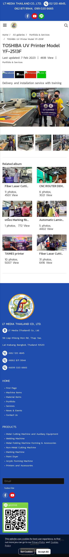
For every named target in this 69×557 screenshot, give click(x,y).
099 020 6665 (43, 8)
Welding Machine (15, 438)
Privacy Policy (38, 542)
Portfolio (10, 401)
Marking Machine (15, 452)
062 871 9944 (23, 8)
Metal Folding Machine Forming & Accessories (31, 443)
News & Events (14, 410)
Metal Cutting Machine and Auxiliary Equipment (32, 434)
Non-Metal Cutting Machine (21, 447)
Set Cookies (27, 551)
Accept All (43, 551)
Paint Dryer (12, 456)
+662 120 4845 (16, 353)
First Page (11, 388)
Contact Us (12, 415)
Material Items (13, 397)
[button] (65, 25)
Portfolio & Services (12, 62)
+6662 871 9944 (17, 360)
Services (10, 406)
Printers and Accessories (19, 465)
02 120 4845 (57, 3)
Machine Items (14, 392)
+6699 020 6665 (17, 367)
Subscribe (9, 488)
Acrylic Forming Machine (19, 461)
